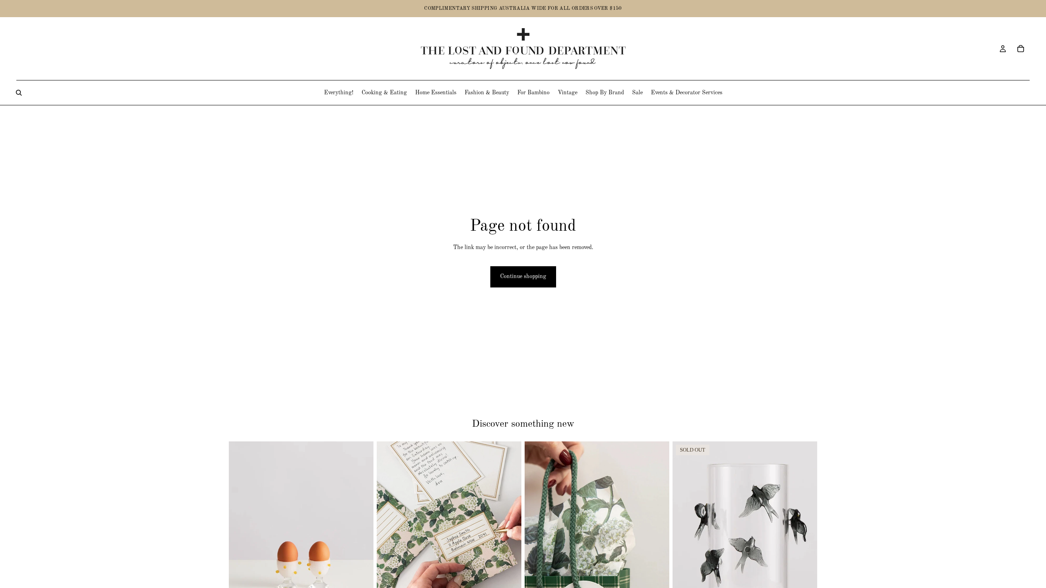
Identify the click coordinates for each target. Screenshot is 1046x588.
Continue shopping (523, 276)
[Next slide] (657, 532)
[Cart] (1021, 49)
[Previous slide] (537, 532)
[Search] (19, 93)
